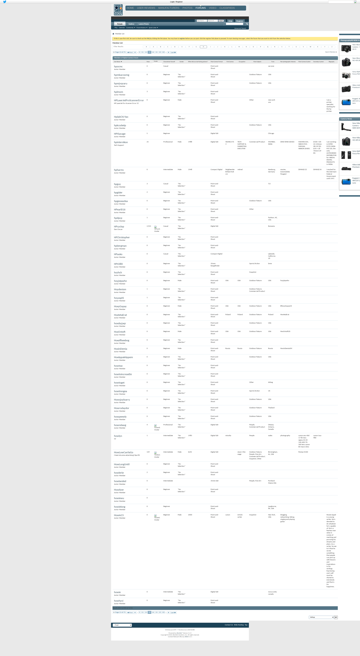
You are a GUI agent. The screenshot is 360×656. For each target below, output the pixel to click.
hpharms (119, 170)
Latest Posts (144, 24)
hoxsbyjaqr (120, 323)
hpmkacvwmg (121, 75)
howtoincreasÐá (123, 374)
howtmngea (120, 391)
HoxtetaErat (120, 315)
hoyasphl (119, 298)
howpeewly (120, 417)
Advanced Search (240, 28)
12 (146, 52)
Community (129, 27)
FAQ (116, 27)
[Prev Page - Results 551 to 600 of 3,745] (135, 52)
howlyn (118, 436)
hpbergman (120, 246)
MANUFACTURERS (168, 8)
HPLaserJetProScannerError (129, 100)
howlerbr (119, 473)
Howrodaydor (121, 408)
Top (246, 625)
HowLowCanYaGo (123, 452)
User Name (117, 62)
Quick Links (152, 27)
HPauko (118, 254)
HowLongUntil (122, 464)
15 (157, 52)
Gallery (131, 24)
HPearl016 (119, 209)
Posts (148, 62)
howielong (119, 507)
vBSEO (186, 637)
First (130, 52)
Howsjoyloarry (122, 400)
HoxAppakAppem (123, 357)
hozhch (118, 272)
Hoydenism (120, 289)
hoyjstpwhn (120, 281)
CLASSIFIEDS (227, 8)
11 (142, 52)
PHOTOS (187, 8)
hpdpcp (118, 218)
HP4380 (118, 264)
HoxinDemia (120, 349)
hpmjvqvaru (120, 83)
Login (172, 2)
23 (160, 52)
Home (130, 8)
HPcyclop (119, 226)
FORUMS (201, 8)
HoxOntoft (119, 332)
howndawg (120, 425)
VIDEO (212, 8)
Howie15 (119, 515)
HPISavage (119, 134)
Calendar (122, 27)
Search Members (330, 52)
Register (179, 2)
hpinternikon (121, 142)
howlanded (120, 481)
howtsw (118, 366)
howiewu (119, 498)
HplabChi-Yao (121, 117)
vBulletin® (179, 633)
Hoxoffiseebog (121, 340)
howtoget (119, 383)
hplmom (118, 92)
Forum (119, 24)
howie (117, 592)
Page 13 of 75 (120, 52)
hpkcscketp (120, 125)
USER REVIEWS (146, 8)
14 (153, 52)
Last (172, 52)
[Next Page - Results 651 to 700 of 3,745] (168, 52)
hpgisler (118, 192)
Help (230, 21)
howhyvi (118, 601)
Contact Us (229, 625)
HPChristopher (122, 237)
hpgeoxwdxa (121, 201)
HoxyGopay (120, 306)
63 (164, 52)
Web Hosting (239, 625)
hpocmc (118, 66)
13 (149, 52)
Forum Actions (141, 27)
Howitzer (119, 490)
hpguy (117, 184)
